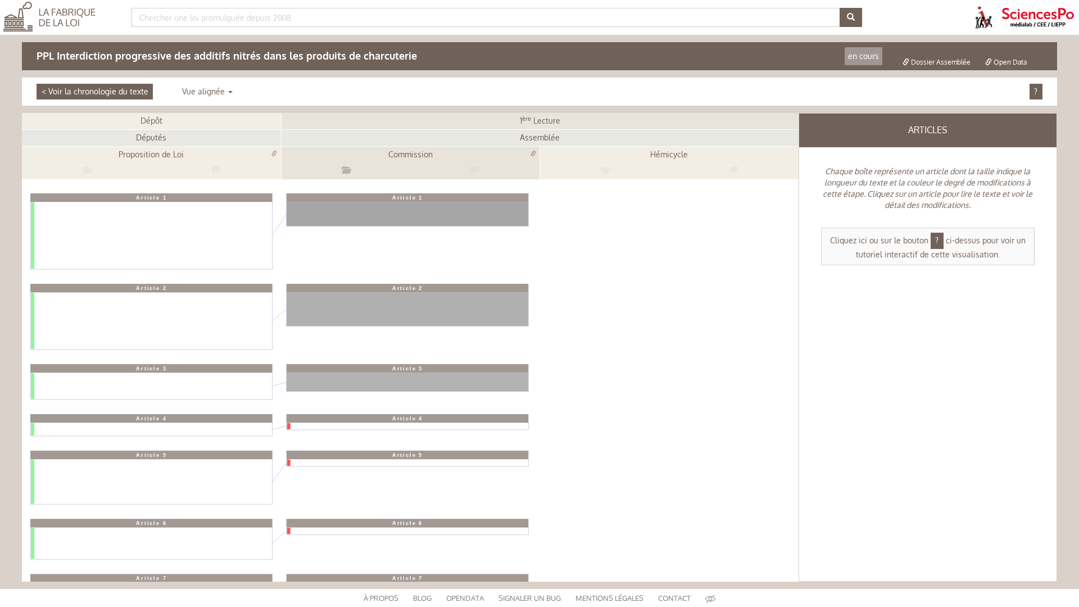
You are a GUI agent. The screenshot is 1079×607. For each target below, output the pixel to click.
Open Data (1009, 62)
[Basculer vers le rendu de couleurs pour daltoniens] (710, 598)
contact (674, 598)
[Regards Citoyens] (984, 16)
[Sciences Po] (1038, 16)
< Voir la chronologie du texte (95, 91)
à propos (381, 598)
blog (422, 598)
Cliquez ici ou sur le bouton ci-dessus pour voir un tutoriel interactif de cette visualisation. (928, 247)
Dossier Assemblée (940, 62)
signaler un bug (529, 598)
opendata (465, 598)
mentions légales (609, 598)
